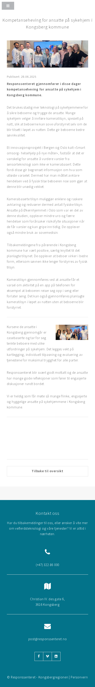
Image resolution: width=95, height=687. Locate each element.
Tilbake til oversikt (47, 471)
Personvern (79, 677)
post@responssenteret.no (47, 639)
